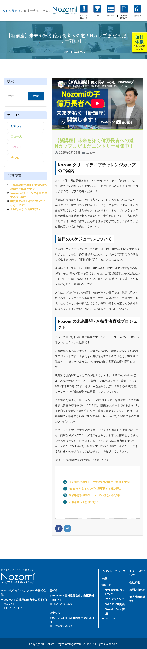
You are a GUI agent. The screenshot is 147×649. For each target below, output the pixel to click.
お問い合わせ (137, 589)
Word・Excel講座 (115, 611)
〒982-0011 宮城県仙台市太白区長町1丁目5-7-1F (24, 602)
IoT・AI (110, 618)
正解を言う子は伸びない (83, 502)
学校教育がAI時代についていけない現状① (94, 495)
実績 (104, 578)
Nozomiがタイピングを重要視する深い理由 (95, 488)
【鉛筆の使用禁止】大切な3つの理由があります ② (99, 481)
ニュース (79, 51)
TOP (65, 51)
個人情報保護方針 (137, 599)
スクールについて (137, 573)
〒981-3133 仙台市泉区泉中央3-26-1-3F (72, 620)
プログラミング (114, 599)
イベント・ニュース (114, 571)
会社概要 (134, 582)
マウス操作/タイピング (115, 592)
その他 (15, 157)
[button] (111, 10)
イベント (16, 146)
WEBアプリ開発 (115, 604)
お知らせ (16, 126)
